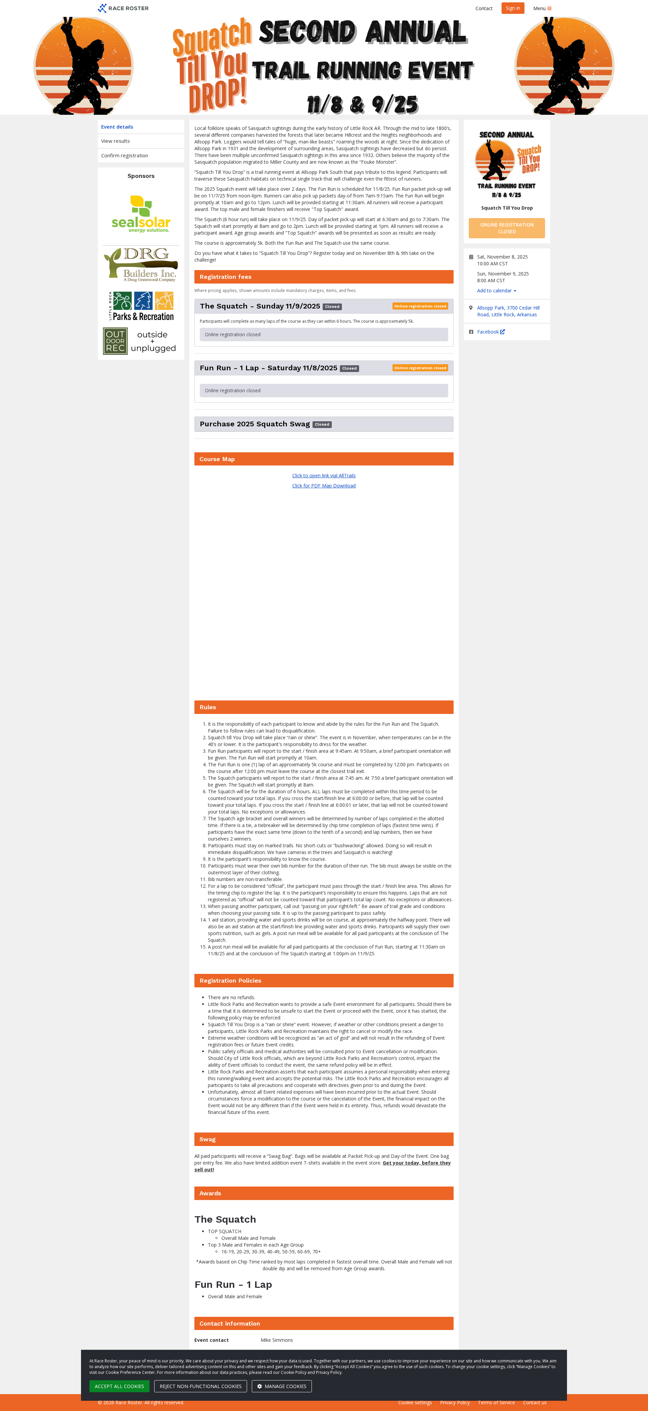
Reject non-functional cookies (201, 1386)
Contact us (535, 1402)
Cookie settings (415, 1402)
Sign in (513, 8)
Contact (484, 8)
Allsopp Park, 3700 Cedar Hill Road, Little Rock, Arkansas (508, 311)
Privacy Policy (455, 1402)
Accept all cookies (119, 1386)
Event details (117, 126)
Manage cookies (284, 1386)
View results (115, 140)
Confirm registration (124, 155)
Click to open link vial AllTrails (324, 475)
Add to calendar (495, 290)
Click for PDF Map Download (324, 485)
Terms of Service (496, 1402)
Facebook (488, 331)
